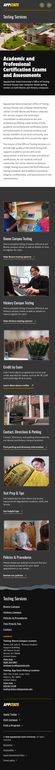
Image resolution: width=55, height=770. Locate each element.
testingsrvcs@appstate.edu (16, 665)
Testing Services (15, 16)
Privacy (9, 760)
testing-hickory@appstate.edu (17, 689)
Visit (10, 719)
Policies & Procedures (15, 617)
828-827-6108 (9, 686)
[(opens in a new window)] (11, 4)
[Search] (42, 5)
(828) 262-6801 (10, 662)
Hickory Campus (12, 612)
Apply (10, 714)
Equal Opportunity (14, 755)
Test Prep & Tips (12, 623)
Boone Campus (11, 606)
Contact (7, 629)
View (8, 659)
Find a (11, 725)
